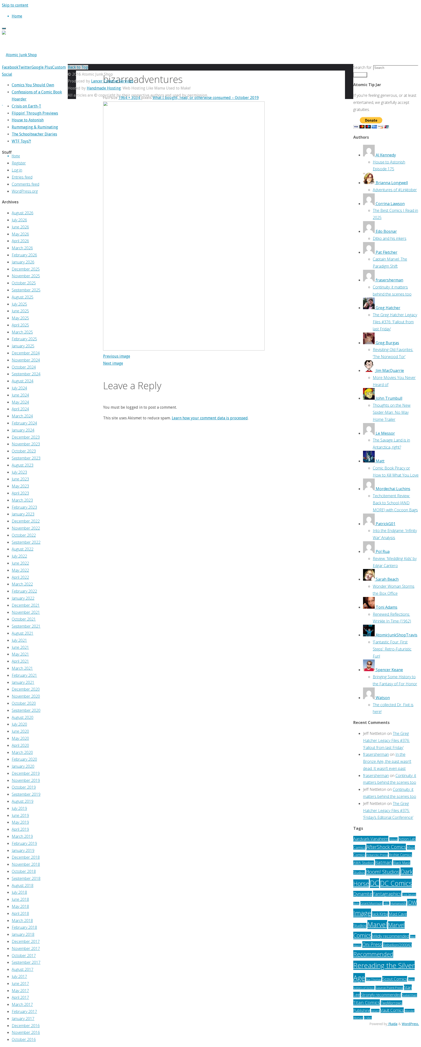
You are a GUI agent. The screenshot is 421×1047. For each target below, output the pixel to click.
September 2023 (26, 458)
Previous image (116, 356)
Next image (113, 363)
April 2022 (20, 577)
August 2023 (22, 465)
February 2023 (24, 507)
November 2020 (26, 696)
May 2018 (20, 906)
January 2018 (23, 934)
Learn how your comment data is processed (210, 418)
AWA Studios (363, 862)
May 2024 (20, 402)
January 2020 (23, 766)
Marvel (377, 924)
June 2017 (20, 983)
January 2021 (23, 682)
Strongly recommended (381, 994)
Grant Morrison (371, 903)
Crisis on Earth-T (26, 106)
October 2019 (24, 787)
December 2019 (26, 773)
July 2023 (19, 472)
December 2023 (26, 437)
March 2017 (22, 1004)
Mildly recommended (390, 936)
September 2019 (26, 794)
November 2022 (26, 528)
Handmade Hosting (104, 88)
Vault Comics (392, 1010)
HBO (386, 903)
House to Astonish (28, 120)
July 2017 (19, 976)
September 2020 (26, 710)
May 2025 (20, 318)
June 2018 (20, 899)
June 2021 (20, 647)
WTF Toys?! (21, 141)
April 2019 (20, 829)
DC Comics (396, 883)
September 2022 (26, 542)
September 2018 (26, 878)
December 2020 (26, 689)
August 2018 (22, 885)
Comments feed (25, 184)
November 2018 (26, 864)
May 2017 (20, 990)
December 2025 (26, 269)
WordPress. (410, 1024)
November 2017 (26, 948)
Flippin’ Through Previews (35, 113)
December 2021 (26, 605)
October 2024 (24, 367)
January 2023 (23, 514)
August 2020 (22, 717)
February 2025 (24, 339)
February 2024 (24, 423)
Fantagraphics (387, 894)
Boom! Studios (383, 871)
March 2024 (22, 416)
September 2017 (26, 962)
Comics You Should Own (33, 85)
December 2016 (26, 1025)
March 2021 (22, 668)
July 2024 (19, 388)
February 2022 (24, 591)
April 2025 (20, 325)
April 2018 (20, 913)
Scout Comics (394, 979)
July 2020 (19, 724)
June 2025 (20, 311)
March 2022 (22, 584)
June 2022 (20, 563)
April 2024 (20, 409)
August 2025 (22, 297)
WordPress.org (25, 191)
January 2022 (23, 598)
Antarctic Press (377, 855)
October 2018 (24, 871)
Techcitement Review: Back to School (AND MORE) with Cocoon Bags (395, 503)
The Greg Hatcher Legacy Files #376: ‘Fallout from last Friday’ (395, 322)
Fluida (392, 1024)
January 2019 (23, 850)
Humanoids (398, 903)
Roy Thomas (373, 979)
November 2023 (26, 444)
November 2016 (26, 1032)
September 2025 (26, 290)
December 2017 (26, 941)
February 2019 (24, 843)
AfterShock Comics (386, 847)
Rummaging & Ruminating (35, 127)
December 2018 (26, 857)
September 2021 (26, 626)
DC (374, 883)
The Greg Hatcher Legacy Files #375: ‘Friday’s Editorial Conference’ (388, 810)
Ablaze (393, 839)
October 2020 (24, 703)
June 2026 (20, 227)
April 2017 (20, 997)
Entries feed (22, 177)
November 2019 (26, 780)
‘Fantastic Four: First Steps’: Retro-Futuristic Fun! (392, 649)
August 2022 (22, 549)
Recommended (373, 954)
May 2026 (20, 234)
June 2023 (20, 479)
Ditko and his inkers (389, 238)
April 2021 (20, 661)
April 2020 (20, 745)
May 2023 (20, 486)
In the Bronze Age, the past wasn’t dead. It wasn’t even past (387, 761)
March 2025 (22, 332)
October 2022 (24, 535)
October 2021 (24, 619)
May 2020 (20, 738)
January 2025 (23, 346)
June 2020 (20, 731)
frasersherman (376, 754)
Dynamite (362, 894)
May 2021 (20, 654)
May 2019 (20, 822)
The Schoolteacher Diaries (34, 134)
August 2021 (22, 633)
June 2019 (20, 815)
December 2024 (26, 353)
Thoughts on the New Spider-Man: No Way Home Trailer (392, 412)
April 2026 (20, 241)
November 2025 (26, 276)
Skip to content (15, 5)
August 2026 (22, 213)
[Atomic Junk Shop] (19, 55)
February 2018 (24, 927)
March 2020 (22, 752)
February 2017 (24, 1011)
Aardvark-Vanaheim (370, 838)
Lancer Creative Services (112, 81)
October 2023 (24, 451)
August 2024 (22, 381)
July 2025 (19, 304)
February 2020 (24, 759)
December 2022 (26, 521)
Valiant (375, 1010)
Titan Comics (366, 1002)
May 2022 (20, 570)
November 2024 (26, 360)
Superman (409, 995)
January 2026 (23, 262)
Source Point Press (389, 988)
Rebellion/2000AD (397, 944)
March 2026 (22, 248)
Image (362, 913)
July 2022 (19, 556)
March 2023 (22, 500)
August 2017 (22, 969)
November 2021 (26, 612)
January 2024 (23, 430)
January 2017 (23, 1018)
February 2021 (24, 675)
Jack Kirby (380, 914)
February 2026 (24, 255)
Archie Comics (400, 854)
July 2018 (19, 892)
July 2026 (19, 220)
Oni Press (372, 944)
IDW (412, 902)
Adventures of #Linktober (395, 189)
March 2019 (22, 836)
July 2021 (19, 640)
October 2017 (24, 955)
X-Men (368, 1018)
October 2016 (24, 1039)
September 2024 (26, 374)
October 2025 (24, 283)
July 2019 (19, 808)
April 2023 (20, 493)
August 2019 (22, 801)
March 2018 (22, 920)
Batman (383, 862)
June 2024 (20, 395)
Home (16, 156)
